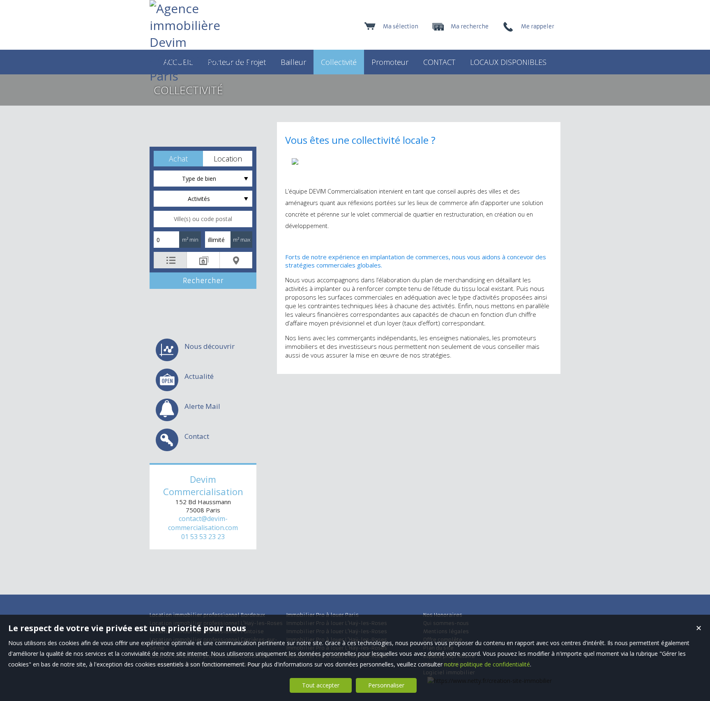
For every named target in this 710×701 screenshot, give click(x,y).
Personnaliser (386, 685)
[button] (178, 158)
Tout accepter (320, 685)
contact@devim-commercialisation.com (203, 523)
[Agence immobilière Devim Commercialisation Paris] (201, 75)
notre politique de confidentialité (487, 664)
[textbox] (203, 219)
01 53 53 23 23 (203, 536)
